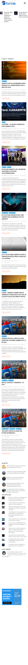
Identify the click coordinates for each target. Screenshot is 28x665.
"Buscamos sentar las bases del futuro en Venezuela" (12, 430)
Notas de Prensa (14, 219)
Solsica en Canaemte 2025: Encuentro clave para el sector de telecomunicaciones (14, 170)
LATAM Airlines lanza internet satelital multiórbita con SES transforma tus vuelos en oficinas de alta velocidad (23, 16)
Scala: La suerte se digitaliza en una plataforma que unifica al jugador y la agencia (17, 522)
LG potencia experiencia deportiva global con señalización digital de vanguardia (16, 470)
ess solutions (12, 211)
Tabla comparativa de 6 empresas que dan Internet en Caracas (17, 518)
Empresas (4, 79)
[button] (4, 9)
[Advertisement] (14, 41)
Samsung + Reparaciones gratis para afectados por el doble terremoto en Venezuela (17, 506)
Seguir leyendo (7, 96)
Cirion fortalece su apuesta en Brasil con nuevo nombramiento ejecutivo (16, 464)
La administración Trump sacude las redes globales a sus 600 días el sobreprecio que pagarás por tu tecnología (17, 513)
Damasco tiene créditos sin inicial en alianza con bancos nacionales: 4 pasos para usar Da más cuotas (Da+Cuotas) (17, 529)
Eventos (4, 165)
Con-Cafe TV (12, 427)
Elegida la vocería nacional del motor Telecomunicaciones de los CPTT (15, 476)
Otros (4, 120)
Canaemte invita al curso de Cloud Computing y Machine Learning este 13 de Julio (14, 339)
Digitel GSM (5, 378)
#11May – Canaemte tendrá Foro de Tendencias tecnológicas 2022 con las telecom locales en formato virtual (14, 293)
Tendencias (11, 378)
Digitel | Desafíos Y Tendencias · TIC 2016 (13, 382)
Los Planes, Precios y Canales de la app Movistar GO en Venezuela (17, 543)
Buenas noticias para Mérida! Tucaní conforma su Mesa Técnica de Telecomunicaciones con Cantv (15, 483)
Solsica (9, 165)
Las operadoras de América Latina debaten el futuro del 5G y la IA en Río (9, 14)
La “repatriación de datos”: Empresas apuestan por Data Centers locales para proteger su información (16, 489)
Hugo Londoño (14, 88)
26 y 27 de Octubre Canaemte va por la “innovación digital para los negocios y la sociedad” (14, 255)
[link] (11, 595)
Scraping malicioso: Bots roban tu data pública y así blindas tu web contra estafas (17, 539)
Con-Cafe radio (5, 427)
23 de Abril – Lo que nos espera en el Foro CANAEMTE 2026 (13, 124)
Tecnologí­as (19, 427)
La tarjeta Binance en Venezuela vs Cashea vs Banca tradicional (17, 501)
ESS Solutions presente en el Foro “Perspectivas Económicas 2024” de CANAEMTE (13, 215)
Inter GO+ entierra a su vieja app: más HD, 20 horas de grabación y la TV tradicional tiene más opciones (17, 497)
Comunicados (5, 211)
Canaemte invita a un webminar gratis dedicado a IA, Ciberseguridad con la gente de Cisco (14, 84)
